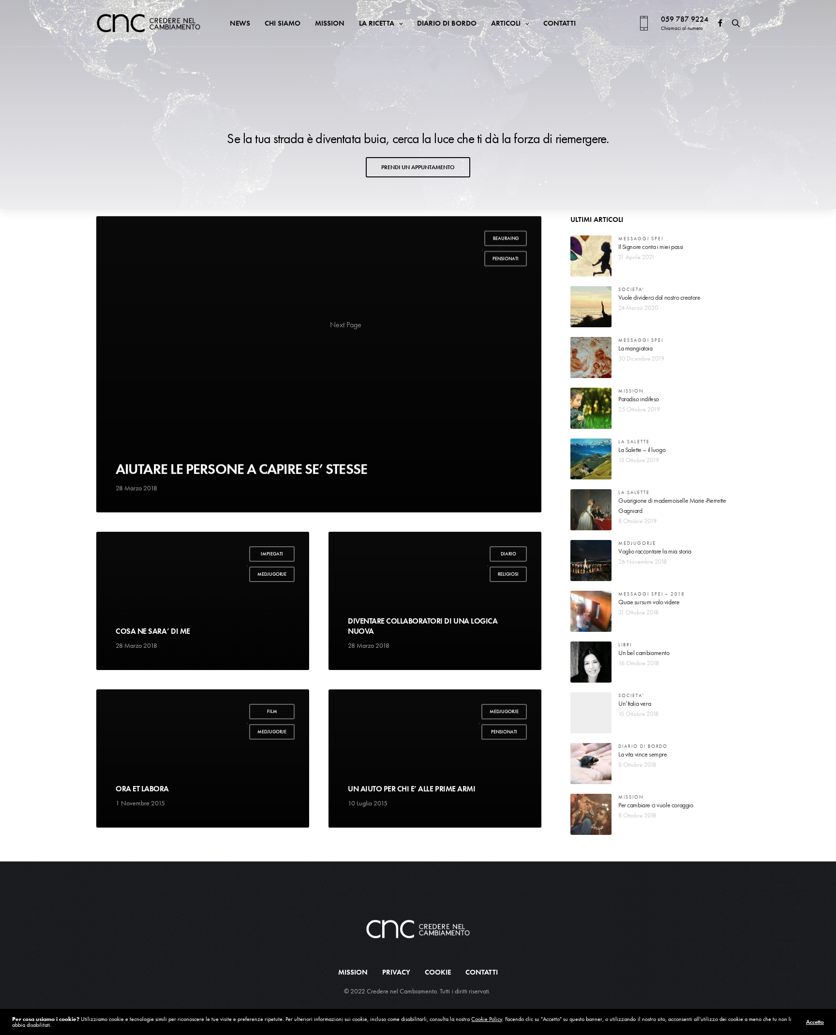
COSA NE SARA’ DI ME (153, 631)
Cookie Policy (486, 1019)
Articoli (506, 23)
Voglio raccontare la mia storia (654, 551)
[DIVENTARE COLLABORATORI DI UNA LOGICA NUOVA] (434, 601)
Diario (508, 554)
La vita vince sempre (642, 754)
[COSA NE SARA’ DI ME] (202, 601)
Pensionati (506, 258)
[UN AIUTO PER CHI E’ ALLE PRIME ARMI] (434, 758)
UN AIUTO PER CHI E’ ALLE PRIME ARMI (411, 788)
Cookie (438, 972)
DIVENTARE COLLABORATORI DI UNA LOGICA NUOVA (422, 626)
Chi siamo (282, 23)
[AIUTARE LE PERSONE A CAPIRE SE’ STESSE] (318, 364)
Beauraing (506, 238)
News (240, 23)
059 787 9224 (684, 19)
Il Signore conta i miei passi (650, 246)
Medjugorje (271, 574)
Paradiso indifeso (638, 398)
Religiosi (508, 574)
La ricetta (376, 23)
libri (625, 644)
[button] (418, 167)
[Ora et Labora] (202, 758)
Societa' (631, 289)
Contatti (559, 23)
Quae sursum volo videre (648, 602)
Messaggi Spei (640, 238)
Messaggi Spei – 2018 (651, 594)
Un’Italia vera (634, 703)
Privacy (396, 972)
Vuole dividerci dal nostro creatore (659, 297)
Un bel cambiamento (643, 652)
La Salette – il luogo (641, 449)
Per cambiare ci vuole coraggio (655, 805)
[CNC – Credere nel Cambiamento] (148, 23)
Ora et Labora (142, 788)
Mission (329, 23)
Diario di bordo (447, 23)
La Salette (634, 441)
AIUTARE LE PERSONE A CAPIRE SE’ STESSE (241, 469)
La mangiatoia (635, 348)
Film (272, 711)
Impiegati (272, 554)
